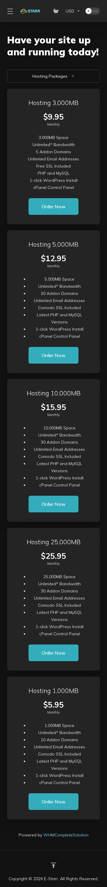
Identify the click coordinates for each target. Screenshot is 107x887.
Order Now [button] (53, 206)
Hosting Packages (49, 76)
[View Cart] (57, 11)
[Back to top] (53, 865)
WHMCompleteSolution (66, 835)
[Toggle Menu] (9, 11)
